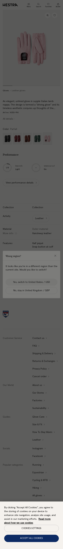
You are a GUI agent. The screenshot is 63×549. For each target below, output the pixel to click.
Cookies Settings (31, 528)
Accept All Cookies (31, 538)
